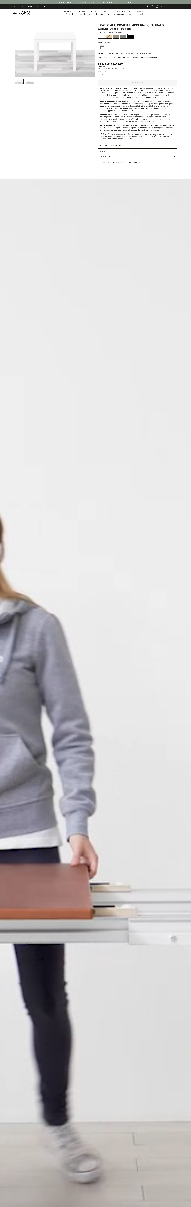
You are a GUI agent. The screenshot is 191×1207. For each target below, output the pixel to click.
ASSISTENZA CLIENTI (36, 6)
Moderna (101, 47)
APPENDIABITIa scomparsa (118, 13)
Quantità (102, 71)
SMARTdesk (131, 13)
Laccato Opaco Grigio (123, 36)
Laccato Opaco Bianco (101, 36)
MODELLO (124, 53)
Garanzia (105, 156)
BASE (104, 43)
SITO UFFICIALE (19, 6)
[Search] (151, 6)
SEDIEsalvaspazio (104, 13)
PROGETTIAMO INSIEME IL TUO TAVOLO (120, 162)
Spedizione (106, 151)
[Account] (146, 6)
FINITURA (110, 32)
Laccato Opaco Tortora (116, 36)
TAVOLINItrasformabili (68, 13)
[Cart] (156, 6)
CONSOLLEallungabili (81, 13)
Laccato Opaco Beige (108, 36)
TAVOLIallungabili (93, 13)
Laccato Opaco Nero (131, 36)
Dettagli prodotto (111, 146)
